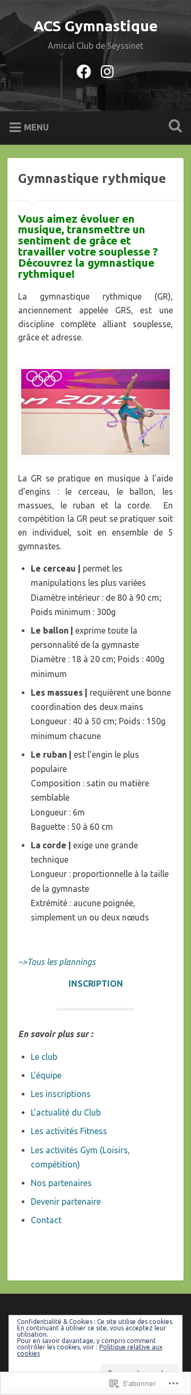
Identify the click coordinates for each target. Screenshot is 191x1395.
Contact (46, 1220)
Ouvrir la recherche (172, 127)
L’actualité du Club (66, 1112)
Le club (44, 1056)
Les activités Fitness (69, 1131)
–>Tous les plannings (57, 962)
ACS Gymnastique (95, 25)
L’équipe (46, 1075)
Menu (36, 127)
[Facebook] (83, 70)
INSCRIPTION (95, 983)
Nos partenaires (61, 1183)
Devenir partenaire (66, 1201)
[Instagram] (107, 70)
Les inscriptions (61, 1094)
